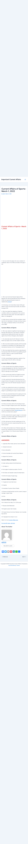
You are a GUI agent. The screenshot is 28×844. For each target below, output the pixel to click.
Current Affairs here (13, 520)
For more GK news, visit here (8, 523)
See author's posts (8, 545)
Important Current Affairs (11, 179)
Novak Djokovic (18, 410)
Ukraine (9, 301)
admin (3, 542)
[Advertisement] (14, 14)
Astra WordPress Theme (14, 565)
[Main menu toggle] (25, 179)
